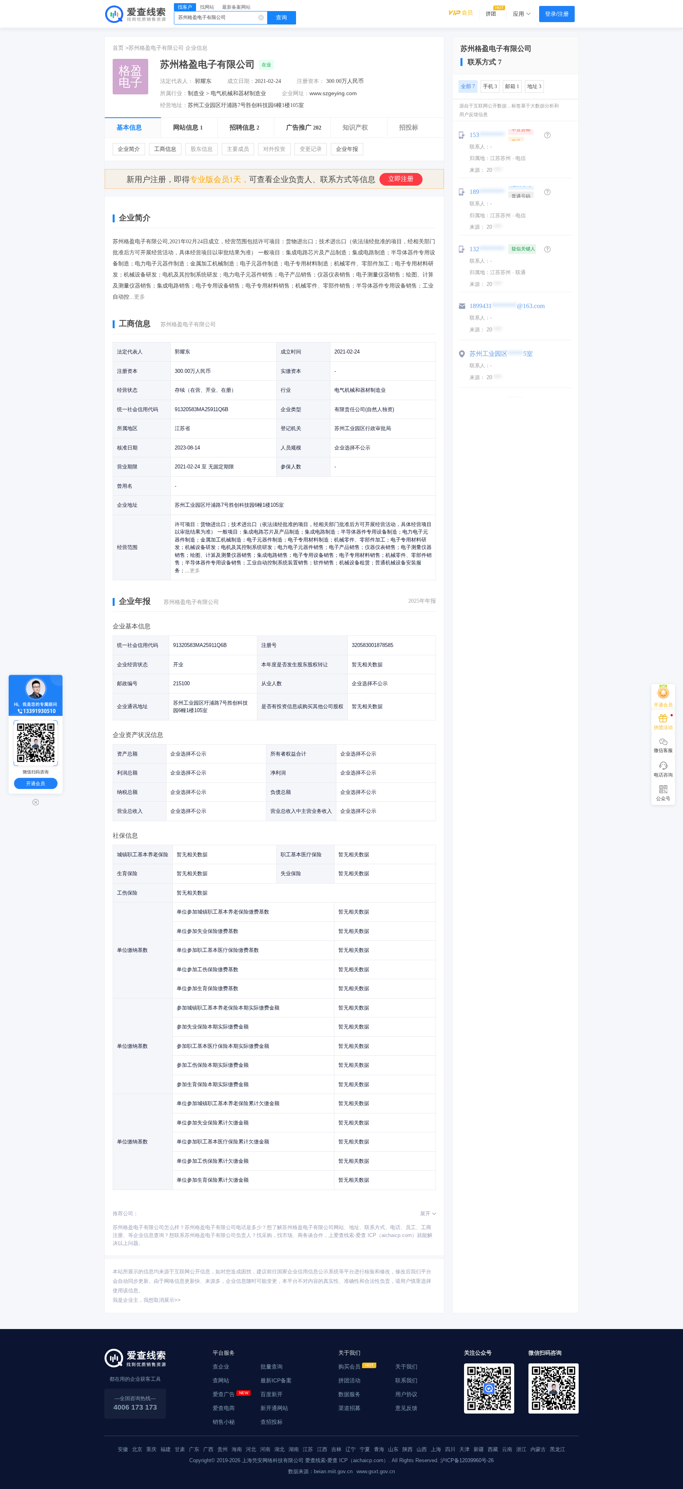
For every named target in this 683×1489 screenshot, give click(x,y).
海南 (237, 1449)
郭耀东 (203, 81)
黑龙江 (557, 1449)
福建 (165, 1449)
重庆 (151, 1449)
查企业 (221, 1366)
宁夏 (365, 1449)
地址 (534, 86)
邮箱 (512, 86)
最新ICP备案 (276, 1380)
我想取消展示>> (162, 1300)
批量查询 (271, 1366)
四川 (450, 1449)
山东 (393, 1449)
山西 (422, 1449)
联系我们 (406, 1380)
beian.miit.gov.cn (333, 1471)
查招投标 (271, 1422)
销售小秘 (224, 1422)
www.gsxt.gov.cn (376, 1471)
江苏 (308, 1449)
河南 (265, 1449)
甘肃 (180, 1449)
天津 (464, 1449)
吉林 (336, 1449)
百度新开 (271, 1394)
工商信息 (165, 149)
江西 (322, 1449)
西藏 (493, 1449)
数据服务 (349, 1394)
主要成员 (238, 149)
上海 (436, 1449)
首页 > (120, 48)
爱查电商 (224, 1408)
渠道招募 (349, 1408)
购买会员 (349, 1366)
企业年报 (347, 149)
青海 (379, 1449)
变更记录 (311, 149)
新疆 (479, 1449)
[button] (547, 135)
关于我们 (406, 1366)
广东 (194, 1449)
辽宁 (350, 1449)
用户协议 (406, 1394)
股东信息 (202, 149)
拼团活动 (349, 1380)
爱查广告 (224, 1394)
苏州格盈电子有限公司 (156, 48)
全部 (468, 86)
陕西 (407, 1449)
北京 (137, 1449)
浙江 (521, 1449)
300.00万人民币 (345, 81)
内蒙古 (538, 1449)
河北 (251, 1449)
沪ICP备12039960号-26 (467, 1460)
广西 (208, 1449)
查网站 (221, 1380)
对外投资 (274, 149)
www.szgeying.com (333, 93)
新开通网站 (274, 1408)
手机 (490, 86)
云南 (507, 1449)
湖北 (279, 1449)
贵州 (222, 1449)
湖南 (294, 1449)
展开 (425, 1213)
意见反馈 (406, 1408)
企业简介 (129, 149)
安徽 (123, 1449)
